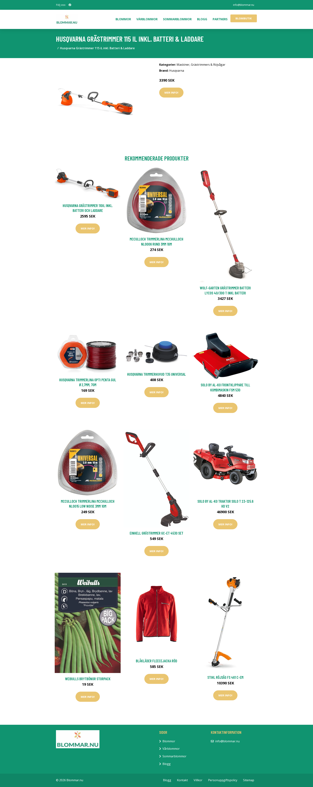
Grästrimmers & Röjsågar (208, 65)
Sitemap (248, 780)
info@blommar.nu (243, 5)
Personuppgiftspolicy (222, 780)
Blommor (123, 19)
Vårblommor (147, 19)
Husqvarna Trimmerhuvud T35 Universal (156, 374)
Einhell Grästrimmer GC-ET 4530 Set (156, 533)
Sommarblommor (177, 19)
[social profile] (70, 4)
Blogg (202, 19)
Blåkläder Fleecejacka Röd (156, 661)
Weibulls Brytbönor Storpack (87, 678)
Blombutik (243, 18)
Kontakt (182, 780)
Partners (220, 19)
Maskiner (183, 65)
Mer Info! (171, 92)
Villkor (198, 780)
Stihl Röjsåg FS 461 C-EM (225, 677)
